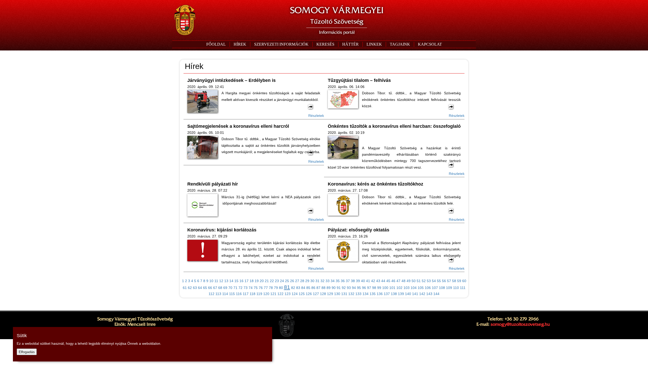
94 (354, 288)
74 (251, 288)
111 (462, 288)
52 (424, 281)
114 (225, 294)
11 (216, 281)
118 (252, 294)
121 (273, 294)
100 (385, 288)
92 (344, 288)
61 (185, 288)
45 (388, 281)
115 (232, 294)
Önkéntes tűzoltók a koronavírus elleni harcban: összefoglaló (394, 126)
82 (293, 288)
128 (323, 294)
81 (287, 287)
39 (358, 281)
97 (369, 288)
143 (429, 294)
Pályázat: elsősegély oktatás (358, 229)
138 (394, 294)
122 (280, 294)
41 (368, 281)
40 (363, 281)
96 (364, 288)
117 (246, 294)
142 (422, 294)
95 (359, 288)
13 (226, 281)
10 (211, 281)
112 (211, 294)
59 (459, 281)
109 (449, 288)
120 (266, 294)
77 (266, 288)
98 (374, 288)
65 (205, 288)
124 (295, 294)
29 (307, 281)
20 (262, 281)
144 (436, 294)
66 (210, 288)
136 (380, 294)
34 (333, 281)
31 (317, 281)
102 (399, 288)
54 (434, 281)
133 (358, 294)
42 (373, 281)
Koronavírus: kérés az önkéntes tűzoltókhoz (375, 184)
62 (190, 288)
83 (298, 288)
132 (351, 294)
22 (272, 281)
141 (415, 294)
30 (312, 281)
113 (218, 294)
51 (419, 281)
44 (383, 281)
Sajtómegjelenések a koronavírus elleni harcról (238, 126)
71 (235, 288)
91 (339, 288)
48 (403, 281)
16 (241, 281)
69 (225, 288)
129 (330, 294)
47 (398, 281)
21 (267, 281)
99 (379, 288)
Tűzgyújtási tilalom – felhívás (359, 80)
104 (414, 288)
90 (334, 288)
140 (408, 294)
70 (230, 288)
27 (297, 281)
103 (406, 288)
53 (429, 281)
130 (337, 294)
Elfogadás (27, 352)
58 (454, 281)
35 (338, 281)
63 (195, 288)
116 (239, 294)
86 (313, 288)
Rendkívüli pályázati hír (212, 184)
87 (318, 288)
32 (322, 281)
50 (414, 281)
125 (302, 294)
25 (287, 281)
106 (428, 288)
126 (309, 294)
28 (302, 281)
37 (348, 281)
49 (409, 281)
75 (256, 288)
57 (449, 281)
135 (373, 294)
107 (435, 288)
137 (387, 294)
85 (308, 288)
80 (281, 288)
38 (353, 281)
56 (444, 281)
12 (221, 281)
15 (236, 281)
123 (288, 294)
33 (328, 281)
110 (456, 288)
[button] (281, 44)
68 (220, 288)
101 (392, 288)
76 (261, 288)
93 (349, 288)
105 (421, 288)
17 (247, 281)
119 (259, 294)
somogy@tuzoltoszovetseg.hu (520, 324)
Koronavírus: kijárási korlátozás (221, 229)
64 (200, 288)
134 (365, 294)
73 (246, 288)
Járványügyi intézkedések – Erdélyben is (231, 80)
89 (329, 288)
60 (464, 281)
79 (276, 288)
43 (378, 281)
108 (442, 288)
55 (439, 281)
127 (316, 294)
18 (252, 281)
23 (277, 281)
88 (323, 288)
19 (257, 281)
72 (240, 288)
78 (271, 288)
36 (343, 281)
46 (393, 281)
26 (292, 281)
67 (215, 288)
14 (231, 281)
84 (303, 288)
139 (401, 294)
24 (282, 281)
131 (344, 294)
